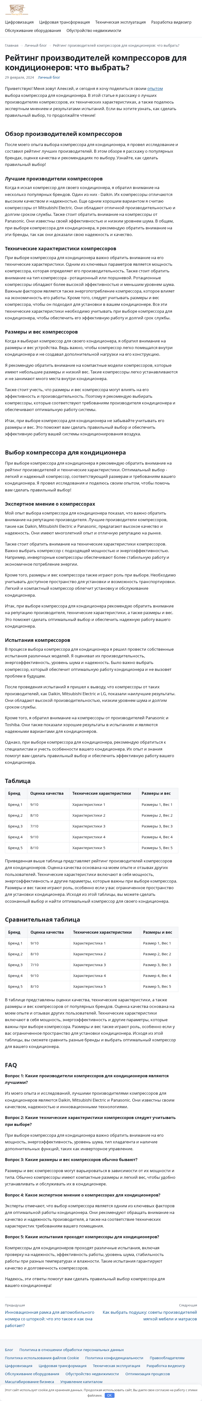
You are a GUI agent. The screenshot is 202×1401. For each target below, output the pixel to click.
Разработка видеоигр (171, 22)
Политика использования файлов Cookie (42, 1357)
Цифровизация (19, 22)
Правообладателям (167, 1357)
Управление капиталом (81, 1381)
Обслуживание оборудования (33, 30)
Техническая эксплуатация (120, 22)
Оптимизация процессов (147, 1373)
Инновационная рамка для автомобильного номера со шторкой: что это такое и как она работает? (49, 1315)
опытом (155, 88)
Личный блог (36, 45)
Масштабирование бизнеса (29, 1381)
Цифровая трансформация (64, 22)
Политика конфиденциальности (114, 1357)
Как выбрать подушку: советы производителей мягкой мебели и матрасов (150, 1312)
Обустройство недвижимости (94, 30)
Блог (9, 1349)
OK (109, 1395)
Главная (11, 45)
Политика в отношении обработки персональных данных (71, 1349)
